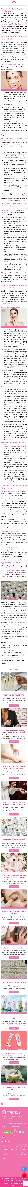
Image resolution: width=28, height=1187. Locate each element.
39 (17, 1104)
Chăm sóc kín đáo (8, 1149)
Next (22, 1104)
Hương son (6, 1154)
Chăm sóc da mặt (8, 1144)
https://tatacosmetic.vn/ (15, 1126)
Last (25, 1104)
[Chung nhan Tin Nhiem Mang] (15, 1132)
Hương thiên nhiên (8, 1152)
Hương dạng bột (20, 1152)
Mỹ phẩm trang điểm (21, 1146)
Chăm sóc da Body (21, 1144)
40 (19, 1104)
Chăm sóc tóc (7, 1146)
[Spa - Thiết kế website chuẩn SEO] (14, 2)
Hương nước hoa (20, 1149)
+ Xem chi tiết (14, 705)
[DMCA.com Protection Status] (7, 1132)
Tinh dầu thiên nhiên (21, 1154)
